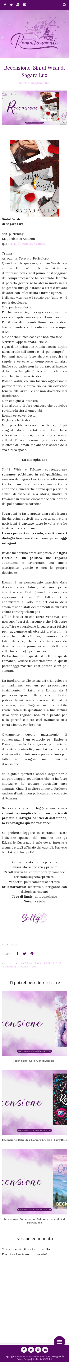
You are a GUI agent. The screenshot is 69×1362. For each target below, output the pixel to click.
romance (10, 966)
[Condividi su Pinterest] (32, 954)
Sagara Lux (28, 966)
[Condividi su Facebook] (17, 954)
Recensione (53, 963)
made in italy (31, 963)
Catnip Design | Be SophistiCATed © (34, 1359)
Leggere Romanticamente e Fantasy (33, 1356)
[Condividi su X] (25, 954)
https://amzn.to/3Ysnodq (27, 244)
